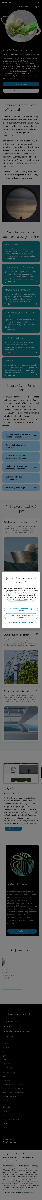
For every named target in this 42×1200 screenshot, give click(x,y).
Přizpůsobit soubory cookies (21, 622)
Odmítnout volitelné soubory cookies (21, 616)
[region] (21, 600)
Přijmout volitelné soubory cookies (21, 609)
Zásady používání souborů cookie (21, 602)
